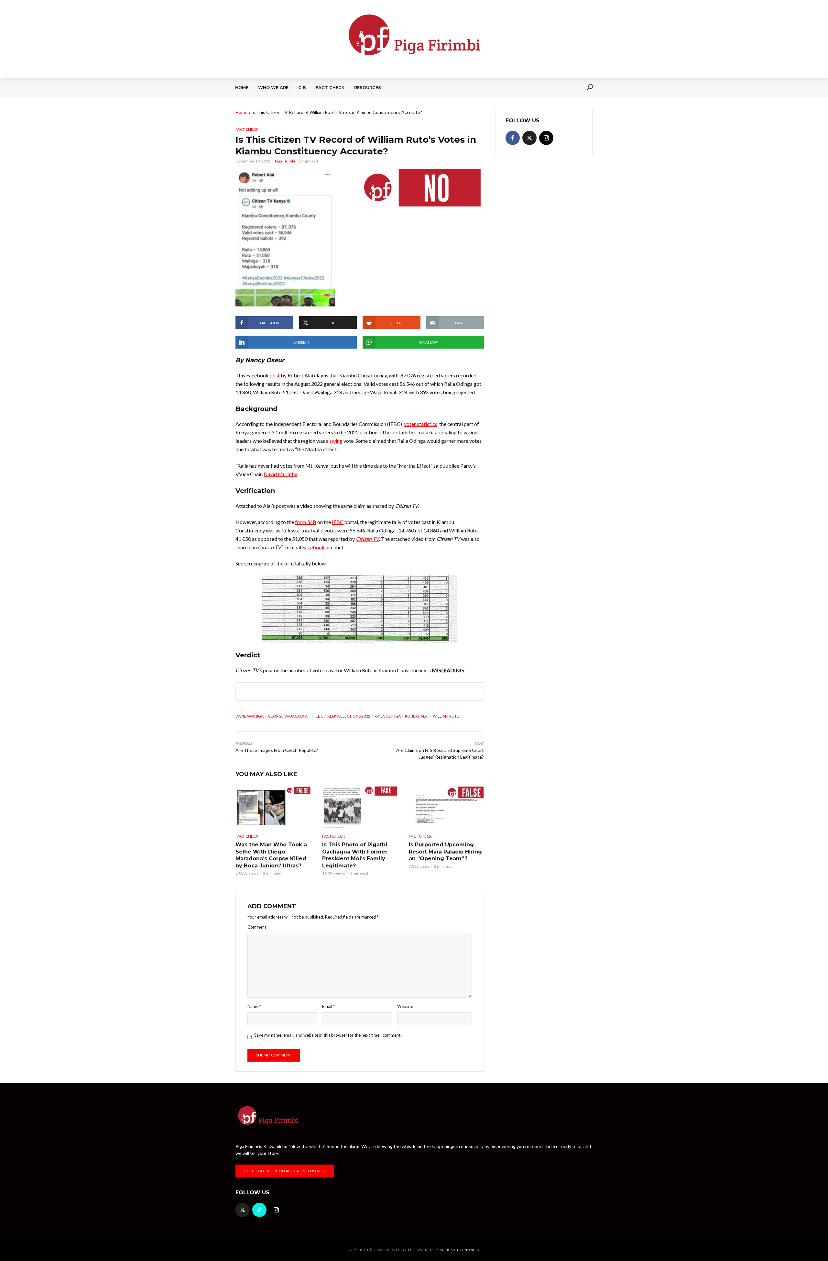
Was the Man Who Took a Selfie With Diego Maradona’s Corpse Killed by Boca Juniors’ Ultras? (271, 855)
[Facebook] (513, 138)
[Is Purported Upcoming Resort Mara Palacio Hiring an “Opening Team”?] (446, 808)
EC (410, 1250)
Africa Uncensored (459, 1250)
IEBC (319, 716)
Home (241, 87)
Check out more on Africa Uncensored (284, 1170)
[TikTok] (259, 1210)
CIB (302, 87)
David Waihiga (249, 716)
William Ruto (446, 716)
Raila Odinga (388, 716)
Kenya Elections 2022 (348, 716)
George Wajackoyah (289, 716)
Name (254, 1006)
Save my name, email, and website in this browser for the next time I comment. (327, 1035)
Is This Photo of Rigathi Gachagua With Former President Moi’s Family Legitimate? (354, 855)
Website (405, 1006)
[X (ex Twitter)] (529, 138)
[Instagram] (546, 138)
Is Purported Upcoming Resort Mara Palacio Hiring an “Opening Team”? (445, 852)
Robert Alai (417, 716)
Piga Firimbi (285, 161)
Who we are (273, 87)
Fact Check (330, 87)
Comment (258, 927)
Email (328, 1006)
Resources (367, 87)
